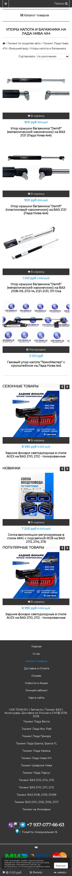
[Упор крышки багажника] (36, 89)
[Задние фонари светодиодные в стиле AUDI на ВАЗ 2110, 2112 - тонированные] (36, 414)
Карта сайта (36, 697)
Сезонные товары (21, 386)
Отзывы (36, 675)
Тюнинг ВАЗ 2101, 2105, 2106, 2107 (36, 802)
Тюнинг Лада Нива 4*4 (36, 758)
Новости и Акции (36, 683)
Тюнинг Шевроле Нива (36, 765)
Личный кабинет (36, 690)
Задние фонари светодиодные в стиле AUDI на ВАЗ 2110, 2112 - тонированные (36, 454)
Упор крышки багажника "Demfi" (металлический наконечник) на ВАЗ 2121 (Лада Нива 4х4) (36, 132)
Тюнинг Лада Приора (36, 736)
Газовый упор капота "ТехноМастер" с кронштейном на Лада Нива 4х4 (36, 363)
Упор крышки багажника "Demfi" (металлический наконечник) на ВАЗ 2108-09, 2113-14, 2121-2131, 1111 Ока (36, 287)
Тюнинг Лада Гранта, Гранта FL (36, 743)
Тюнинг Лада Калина (36, 750)
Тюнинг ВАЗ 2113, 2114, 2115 (36, 780)
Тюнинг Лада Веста (36, 721)
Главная (36, 646)
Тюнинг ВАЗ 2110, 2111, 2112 (36, 787)
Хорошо (61, 865)
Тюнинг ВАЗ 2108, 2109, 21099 (36, 794)
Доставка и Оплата (36, 668)
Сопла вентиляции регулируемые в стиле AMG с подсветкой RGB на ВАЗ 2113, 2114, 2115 (36, 538)
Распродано (37, 349)
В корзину (37, 116)
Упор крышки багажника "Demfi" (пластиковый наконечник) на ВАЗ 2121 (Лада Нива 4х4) (36, 209)
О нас (36, 653)
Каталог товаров (36, 661)
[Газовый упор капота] (36, 323)
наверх (61, 872)
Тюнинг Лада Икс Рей (36, 728)
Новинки (11, 468)
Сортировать (26, 56)
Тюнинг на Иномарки (36, 809)
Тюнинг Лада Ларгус (36, 772)
